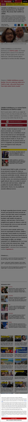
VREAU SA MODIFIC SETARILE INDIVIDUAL (14, 420)
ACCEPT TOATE (14, 418)
